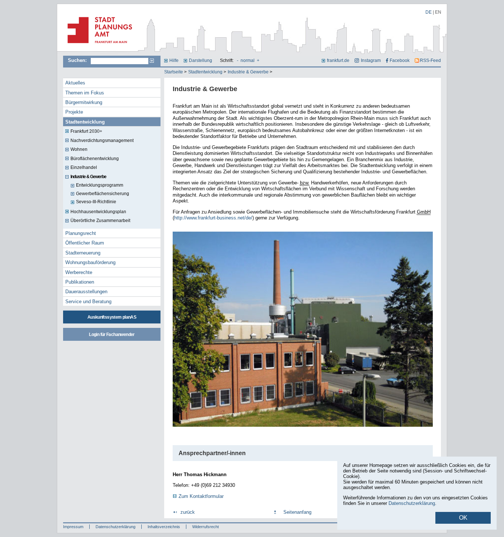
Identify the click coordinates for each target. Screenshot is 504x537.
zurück (187, 512)
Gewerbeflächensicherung (102, 193)
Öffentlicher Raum (84, 243)
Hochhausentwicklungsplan (98, 211)
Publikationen (79, 282)
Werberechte (78, 272)
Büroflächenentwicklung (94, 158)
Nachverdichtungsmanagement (102, 140)
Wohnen (78, 149)
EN (438, 12)
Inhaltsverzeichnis (164, 526)
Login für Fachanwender (111, 334)
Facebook (400, 60)
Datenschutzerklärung (115, 526)
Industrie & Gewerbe (248, 72)
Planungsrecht (80, 233)
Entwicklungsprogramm (99, 185)
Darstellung (200, 60)
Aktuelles (75, 83)
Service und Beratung (88, 301)
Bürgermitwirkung (83, 102)
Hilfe (174, 60)
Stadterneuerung (82, 253)
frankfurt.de (338, 60)
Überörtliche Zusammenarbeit (100, 220)
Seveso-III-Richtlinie (96, 201)
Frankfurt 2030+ (86, 131)
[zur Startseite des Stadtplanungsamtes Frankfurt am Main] (98, 46)
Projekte (74, 112)
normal (248, 60)
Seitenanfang (297, 512)
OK (463, 518)
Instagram (370, 60)
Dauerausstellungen (86, 291)
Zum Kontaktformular (201, 496)
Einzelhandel (83, 167)
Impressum (73, 526)
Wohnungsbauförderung (90, 262)
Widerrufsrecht (205, 526)
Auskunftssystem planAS (111, 317)
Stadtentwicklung (205, 72)
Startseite (173, 72)
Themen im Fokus (84, 93)
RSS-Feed (430, 60)
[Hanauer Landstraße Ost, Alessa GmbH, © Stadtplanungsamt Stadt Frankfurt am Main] (303, 427)
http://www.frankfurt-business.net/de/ (213, 218)
